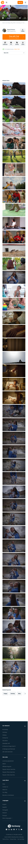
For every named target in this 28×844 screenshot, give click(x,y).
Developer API (6, 742)
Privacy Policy (13, 838)
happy (5, 693)
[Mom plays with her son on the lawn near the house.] (13, 652)
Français (4, 815)
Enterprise (5, 737)
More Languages (6, 817)
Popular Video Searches (8, 774)
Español (4, 806)
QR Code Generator (7, 751)
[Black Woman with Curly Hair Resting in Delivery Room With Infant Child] (13, 370)
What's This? (17, 49)
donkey (13, 693)
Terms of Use (6, 838)
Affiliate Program (6, 766)
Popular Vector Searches (8, 768)
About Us (4, 789)
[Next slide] (21, 693)
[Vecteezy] (2, 2)
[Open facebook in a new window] (6, 828)
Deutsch (4, 812)
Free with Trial (14, 36)
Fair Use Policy (21, 838)
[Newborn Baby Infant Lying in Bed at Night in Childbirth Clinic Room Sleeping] (13, 317)
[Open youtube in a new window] (21, 828)
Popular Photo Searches (8, 771)
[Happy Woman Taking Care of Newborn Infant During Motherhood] (13, 423)
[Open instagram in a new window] (8, 828)
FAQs (3, 783)
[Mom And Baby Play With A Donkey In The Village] (13, 88)
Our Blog (4, 791)
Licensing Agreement (8, 760)
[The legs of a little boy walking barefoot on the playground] (13, 209)
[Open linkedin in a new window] (11, 828)
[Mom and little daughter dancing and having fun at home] (13, 222)
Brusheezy (5, 729)
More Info (6, 52)
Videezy (4, 734)
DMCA (4, 763)
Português (5, 809)
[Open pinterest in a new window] (13, 828)
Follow (22, 31)
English (4, 803)
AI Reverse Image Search (9, 745)
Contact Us (5, 786)
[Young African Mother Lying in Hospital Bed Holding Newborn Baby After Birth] (13, 330)
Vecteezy (4, 731)
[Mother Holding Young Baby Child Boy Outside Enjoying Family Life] (13, 276)
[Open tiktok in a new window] (16, 828)
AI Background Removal (8, 748)
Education (5, 740)
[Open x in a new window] (18, 828)
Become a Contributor (8, 794)
